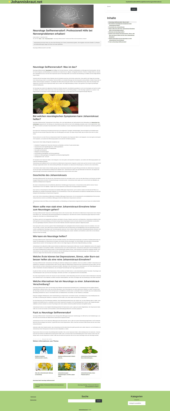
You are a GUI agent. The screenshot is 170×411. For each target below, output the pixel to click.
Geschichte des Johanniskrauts (116, 27)
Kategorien (136, 399)
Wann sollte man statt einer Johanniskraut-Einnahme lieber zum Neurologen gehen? (122, 29)
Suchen (109, 6)
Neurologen (48, 70)
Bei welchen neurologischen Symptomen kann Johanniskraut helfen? (120, 24)
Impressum (33, 396)
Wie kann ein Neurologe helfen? (116, 32)
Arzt (43, 38)
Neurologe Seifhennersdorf (48, 380)
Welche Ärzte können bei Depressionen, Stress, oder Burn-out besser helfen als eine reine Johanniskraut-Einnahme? (122, 35)
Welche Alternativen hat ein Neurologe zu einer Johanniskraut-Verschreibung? (120, 39)
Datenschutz (33, 400)
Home (40, 38)
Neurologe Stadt (49, 38)
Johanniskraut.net (83, 409)
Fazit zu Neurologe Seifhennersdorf (117, 41)
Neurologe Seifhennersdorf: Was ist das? (119, 22)
